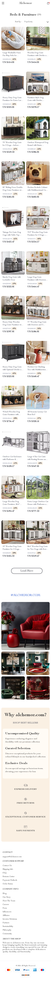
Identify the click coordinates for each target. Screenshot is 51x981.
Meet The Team (9, 901)
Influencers (7, 912)
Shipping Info (8, 869)
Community (7, 934)
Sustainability (8, 926)
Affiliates (6, 915)
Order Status (8, 884)
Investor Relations (10, 919)
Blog (5, 893)
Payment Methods (10, 880)
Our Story (7, 897)
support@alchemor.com (12, 857)
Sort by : (18, 22)
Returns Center (9, 877)
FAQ (5, 873)
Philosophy (7, 930)
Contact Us (7, 866)
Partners (6, 923)
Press (5, 908)
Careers (6, 904)
